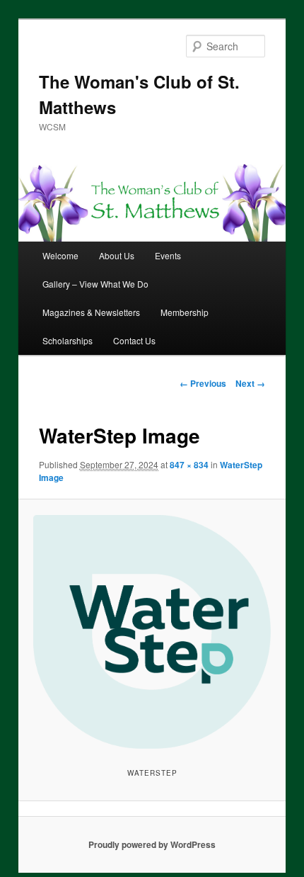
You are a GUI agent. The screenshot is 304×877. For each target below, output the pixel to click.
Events (168, 255)
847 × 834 (189, 464)
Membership (184, 312)
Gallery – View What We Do (95, 284)
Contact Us (134, 340)
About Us (116, 255)
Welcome (60, 255)
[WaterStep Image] (151, 632)
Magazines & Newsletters (91, 312)
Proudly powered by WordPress (152, 844)
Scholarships (67, 340)
